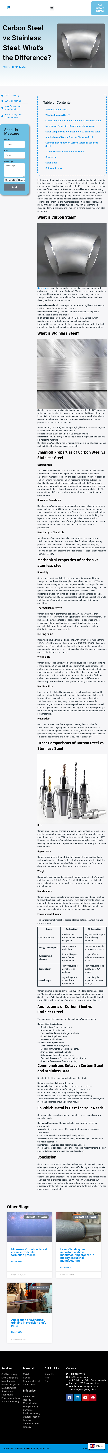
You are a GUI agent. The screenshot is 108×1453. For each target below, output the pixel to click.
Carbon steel (43, 288)
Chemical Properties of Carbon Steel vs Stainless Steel (73, 120)
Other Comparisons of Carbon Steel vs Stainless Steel (72, 131)
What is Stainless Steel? (57, 115)
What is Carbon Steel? (56, 109)
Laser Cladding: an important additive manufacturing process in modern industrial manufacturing (77, 1255)
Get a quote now (53, 168)
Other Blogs (51, 162)
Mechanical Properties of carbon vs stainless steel (70, 126)
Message (8, 161)
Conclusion (51, 157)
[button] (52, 8)
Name (7, 139)
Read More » (16, 1262)
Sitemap (87, 1448)
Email (7, 150)
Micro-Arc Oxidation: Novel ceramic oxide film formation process (29, 1252)
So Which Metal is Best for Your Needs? (65, 151)
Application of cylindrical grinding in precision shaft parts (28, 1322)
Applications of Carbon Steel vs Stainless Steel (69, 137)
